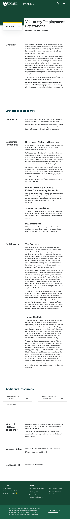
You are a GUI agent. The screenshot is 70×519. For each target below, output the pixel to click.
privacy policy (33, 514)
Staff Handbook (11, 404)
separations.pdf (31, 464)
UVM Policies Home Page (36, 488)
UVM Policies (28, 4)
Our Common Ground (55, 488)
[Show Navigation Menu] (64, 3)
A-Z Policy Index (33, 492)
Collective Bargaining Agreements (13, 397)
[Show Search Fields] (58, 3)
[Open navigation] (19, 26)
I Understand (53, 510)
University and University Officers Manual (49, 397)
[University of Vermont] (10, 6)
